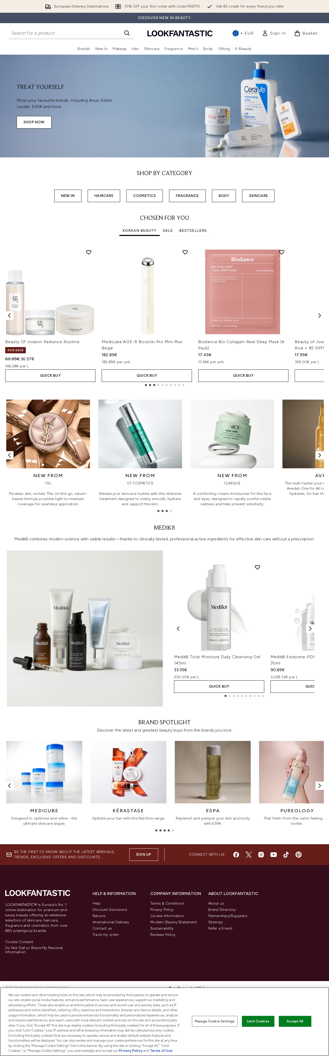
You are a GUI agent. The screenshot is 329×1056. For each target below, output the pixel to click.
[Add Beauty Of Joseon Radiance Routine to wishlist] (88, 252)
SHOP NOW (34, 122)
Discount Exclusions (110, 909)
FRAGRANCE (187, 196)
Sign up (143, 854)
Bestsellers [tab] (193, 230)
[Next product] (310, 628)
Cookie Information (167, 916)
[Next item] (319, 315)
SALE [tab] (168, 230)
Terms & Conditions (167, 903)
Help (97, 903)
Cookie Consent (19, 942)
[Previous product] (178, 628)
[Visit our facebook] (236, 854)
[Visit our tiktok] (286, 854)
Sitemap (215, 922)
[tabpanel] (164, 315)
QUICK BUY (50, 375)
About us (216, 903)
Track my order (106, 934)
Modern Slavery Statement (173, 922)
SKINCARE (258, 196)
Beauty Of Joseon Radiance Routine (42, 341)
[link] (274, 33)
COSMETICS (144, 196)
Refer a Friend (220, 928)
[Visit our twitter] (248, 854)
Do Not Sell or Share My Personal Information (34, 950)
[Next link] (319, 455)
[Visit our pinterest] (298, 854)
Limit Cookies (258, 1021)
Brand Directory (222, 909)
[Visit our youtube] (273, 854)
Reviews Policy (162, 934)
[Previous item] (9, 315)
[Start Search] (127, 33)
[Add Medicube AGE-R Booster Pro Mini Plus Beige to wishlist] (185, 252)
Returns (99, 916)
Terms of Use (161, 1051)
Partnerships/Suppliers (227, 916)
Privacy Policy (161, 909)
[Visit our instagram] (261, 854)
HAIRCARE (103, 196)
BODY (224, 196)
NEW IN (68, 196)
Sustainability (161, 928)
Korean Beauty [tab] (139, 230)
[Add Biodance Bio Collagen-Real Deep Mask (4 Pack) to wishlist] (281, 252)
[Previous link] (9, 455)
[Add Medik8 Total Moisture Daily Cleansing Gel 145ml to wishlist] (257, 567)
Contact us (102, 928)
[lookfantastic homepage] (179, 33)
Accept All (295, 1021)
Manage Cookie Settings (215, 1021)
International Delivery (111, 922)
